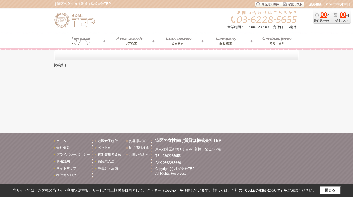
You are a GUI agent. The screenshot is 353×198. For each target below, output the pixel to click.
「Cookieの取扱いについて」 (262, 190)
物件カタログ (66, 175)
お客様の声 (137, 141)
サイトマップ (66, 168)
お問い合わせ (139, 154)
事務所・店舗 (108, 168)
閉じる (330, 190)
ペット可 (104, 148)
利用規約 (63, 161)
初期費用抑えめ (109, 154)
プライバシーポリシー (73, 154)
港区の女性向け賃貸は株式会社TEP (188, 140)
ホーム (61, 141)
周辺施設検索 (139, 148)
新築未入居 (106, 161)
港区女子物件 (108, 141)
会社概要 (63, 148)
